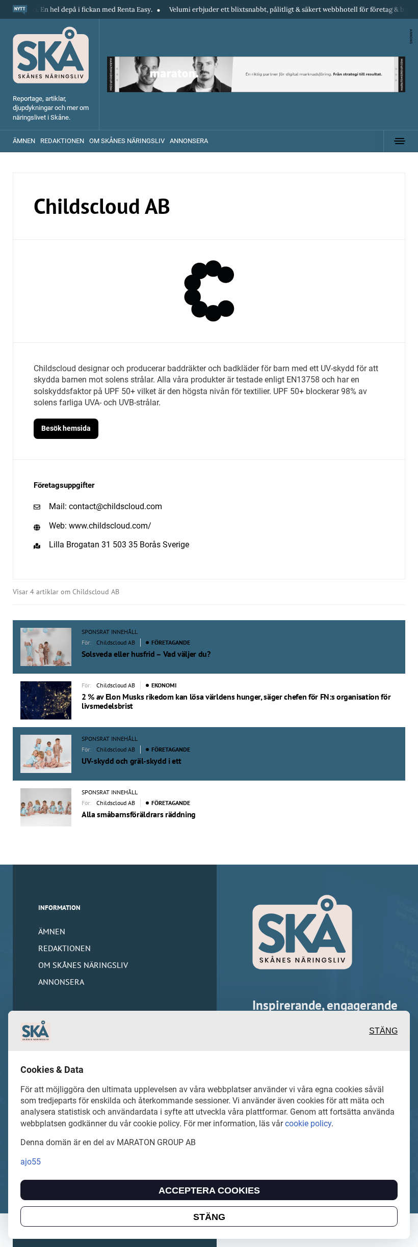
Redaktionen (62, 141)
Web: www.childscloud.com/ (100, 526)
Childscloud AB (115, 642)
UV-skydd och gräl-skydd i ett (131, 760)
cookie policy (308, 1123)
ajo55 (30, 1162)
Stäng (383, 1031)
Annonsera (189, 141)
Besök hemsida (66, 428)
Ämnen (24, 141)
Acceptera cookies (209, 1190)
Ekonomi (163, 685)
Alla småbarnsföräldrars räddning (139, 814)
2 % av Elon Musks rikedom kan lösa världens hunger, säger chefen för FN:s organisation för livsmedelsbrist (236, 701)
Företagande (170, 642)
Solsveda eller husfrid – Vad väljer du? (146, 653)
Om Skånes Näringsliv (127, 141)
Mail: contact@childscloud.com (105, 506)
